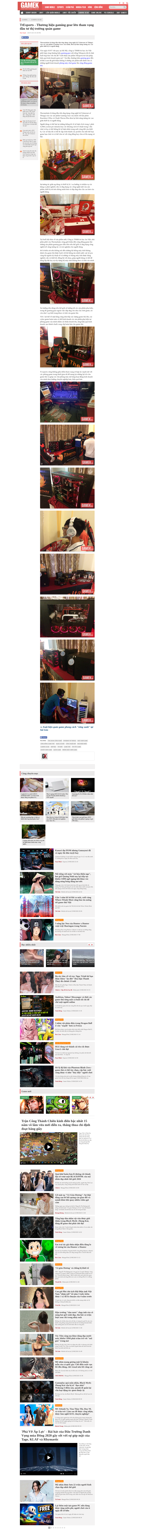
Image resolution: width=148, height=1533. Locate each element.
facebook (119, 3)
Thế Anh (57, 892)
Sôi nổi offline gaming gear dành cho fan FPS (30, 69)
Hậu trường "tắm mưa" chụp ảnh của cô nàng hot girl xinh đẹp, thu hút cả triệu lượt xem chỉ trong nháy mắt (74, 1314)
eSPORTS (60, 6)
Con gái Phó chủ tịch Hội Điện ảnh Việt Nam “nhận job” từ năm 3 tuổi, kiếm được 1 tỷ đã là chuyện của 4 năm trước (73, 1294)
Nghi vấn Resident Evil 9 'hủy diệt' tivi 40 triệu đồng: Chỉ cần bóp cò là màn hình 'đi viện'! (30, 123)
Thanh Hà (58, 1282)
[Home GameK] (22, 12)
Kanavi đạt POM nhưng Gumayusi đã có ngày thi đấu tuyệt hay (73, 851)
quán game (57, 749)
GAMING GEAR (84, 12)
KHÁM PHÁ (70, 6)
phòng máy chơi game (67, 63)
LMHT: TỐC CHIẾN (69, 12)
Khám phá (76, 990)
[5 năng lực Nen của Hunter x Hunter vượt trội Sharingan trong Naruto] (37, 930)
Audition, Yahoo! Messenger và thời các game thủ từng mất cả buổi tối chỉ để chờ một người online (73, 999)
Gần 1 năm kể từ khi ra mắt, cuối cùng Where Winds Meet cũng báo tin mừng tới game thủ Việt (73, 900)
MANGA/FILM (81, 6)
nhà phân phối (82, 743)
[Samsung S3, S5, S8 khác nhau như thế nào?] (83, 785)
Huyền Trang (59, 1426)
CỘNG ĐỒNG (98, 6)
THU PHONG (59, 1375)
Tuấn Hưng (58, 1011)
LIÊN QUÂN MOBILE (53, 12)
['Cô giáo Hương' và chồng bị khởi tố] (37, 1274)
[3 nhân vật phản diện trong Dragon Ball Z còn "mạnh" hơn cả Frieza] (37, 1029)
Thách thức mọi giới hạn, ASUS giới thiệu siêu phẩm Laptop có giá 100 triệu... (82, 818)
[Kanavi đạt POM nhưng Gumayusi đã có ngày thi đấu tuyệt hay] (37, 859)
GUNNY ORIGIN (31, 12)
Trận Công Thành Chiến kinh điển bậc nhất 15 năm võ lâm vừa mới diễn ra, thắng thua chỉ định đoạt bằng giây (55, 1124)
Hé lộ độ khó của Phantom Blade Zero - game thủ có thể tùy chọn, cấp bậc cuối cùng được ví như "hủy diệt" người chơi (73, 1070)
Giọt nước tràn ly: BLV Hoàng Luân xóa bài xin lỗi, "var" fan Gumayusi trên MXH (29, 133)
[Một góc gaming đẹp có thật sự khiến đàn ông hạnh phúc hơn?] (31, 808)
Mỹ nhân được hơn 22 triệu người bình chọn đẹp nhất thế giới (73, 1485)
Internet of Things (69, 740)
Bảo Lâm (58, 935)
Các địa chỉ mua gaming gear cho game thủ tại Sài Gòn (28, 62)
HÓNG (90, 6)
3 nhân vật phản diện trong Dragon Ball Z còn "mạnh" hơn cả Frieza (73, 1024)
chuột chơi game (46, 749)
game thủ (67, 746)
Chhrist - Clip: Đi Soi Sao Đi (63, 990)
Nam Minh (58, 862)
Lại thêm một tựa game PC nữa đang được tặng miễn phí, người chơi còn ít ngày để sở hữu (72, 1508)
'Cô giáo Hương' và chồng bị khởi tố (72, 1268)
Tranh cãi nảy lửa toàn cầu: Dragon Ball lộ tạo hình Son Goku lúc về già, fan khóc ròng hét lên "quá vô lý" (30, 154)
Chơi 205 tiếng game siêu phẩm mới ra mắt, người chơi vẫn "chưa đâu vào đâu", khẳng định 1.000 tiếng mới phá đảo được (29, 113)
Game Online (67, 1011)
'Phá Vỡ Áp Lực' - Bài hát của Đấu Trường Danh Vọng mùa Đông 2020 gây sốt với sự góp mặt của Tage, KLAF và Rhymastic (55, 1435)
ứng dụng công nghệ (55, 740)
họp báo (53, 746)
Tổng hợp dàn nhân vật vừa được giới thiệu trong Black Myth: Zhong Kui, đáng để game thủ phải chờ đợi (72, 1221)
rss (127, 3)
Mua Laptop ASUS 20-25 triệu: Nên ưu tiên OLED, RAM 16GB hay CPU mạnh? (57, 795)
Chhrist (57, 1188)
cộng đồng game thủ (47, 743)
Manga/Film (65, 935)
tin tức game (76, 746)
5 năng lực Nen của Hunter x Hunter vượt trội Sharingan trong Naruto (72, 924)
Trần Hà (57, 1305)
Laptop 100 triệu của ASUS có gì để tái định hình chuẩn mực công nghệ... (33, 842)
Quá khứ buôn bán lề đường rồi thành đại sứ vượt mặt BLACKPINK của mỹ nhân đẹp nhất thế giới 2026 (73, 1176)
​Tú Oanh (58, 1499)
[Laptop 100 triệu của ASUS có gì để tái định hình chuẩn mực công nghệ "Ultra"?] (33, 832)
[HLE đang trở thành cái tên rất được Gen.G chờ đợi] (37, 1053)
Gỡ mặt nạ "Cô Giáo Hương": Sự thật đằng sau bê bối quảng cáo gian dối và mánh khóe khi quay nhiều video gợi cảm (73, 1199)
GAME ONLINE (96, 12)
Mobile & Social (66, 892)
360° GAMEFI (122, 12)
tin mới (60, 746)
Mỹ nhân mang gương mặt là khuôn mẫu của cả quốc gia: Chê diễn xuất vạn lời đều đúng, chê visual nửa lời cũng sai (73, 1364)
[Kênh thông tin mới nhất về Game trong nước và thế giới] (30, 6)
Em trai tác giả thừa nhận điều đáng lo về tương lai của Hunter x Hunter (73, 1245)
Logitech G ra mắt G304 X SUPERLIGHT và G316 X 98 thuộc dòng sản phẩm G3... (30, 795)
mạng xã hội (60, 743)
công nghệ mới (71, 743)
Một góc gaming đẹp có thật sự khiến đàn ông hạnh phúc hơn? (30, 818)
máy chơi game (83, 740)
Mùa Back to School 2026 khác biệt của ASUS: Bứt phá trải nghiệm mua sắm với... (57, 818)
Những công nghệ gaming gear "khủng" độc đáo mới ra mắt (29, 76)
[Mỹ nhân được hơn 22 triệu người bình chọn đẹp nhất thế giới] (37, 1491)
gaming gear (66, 53)
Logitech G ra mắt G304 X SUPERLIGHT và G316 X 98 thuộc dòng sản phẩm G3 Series (29, 102)
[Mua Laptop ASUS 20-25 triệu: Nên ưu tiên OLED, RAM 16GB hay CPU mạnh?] (57, 785)
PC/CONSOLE (109, 12)
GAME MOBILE (50, 6)
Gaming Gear (36, 19)
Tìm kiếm (124, 7)
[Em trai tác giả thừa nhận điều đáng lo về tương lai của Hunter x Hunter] (37, 1251)
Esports (65, 862)
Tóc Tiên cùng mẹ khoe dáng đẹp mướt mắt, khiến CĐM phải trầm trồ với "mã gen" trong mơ (73, 1338)
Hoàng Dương (59, 1213)
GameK (24, 19)
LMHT (41, 12)
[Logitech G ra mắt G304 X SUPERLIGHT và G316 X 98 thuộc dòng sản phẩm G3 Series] (29, 92)
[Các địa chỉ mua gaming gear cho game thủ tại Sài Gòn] (29, 52)
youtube (123, 3)
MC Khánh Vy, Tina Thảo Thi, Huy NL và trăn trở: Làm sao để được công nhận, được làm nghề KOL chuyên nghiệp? (74, 1411)
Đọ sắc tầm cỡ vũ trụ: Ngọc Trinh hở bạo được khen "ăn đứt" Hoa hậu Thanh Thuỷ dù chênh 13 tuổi (74, 978)
